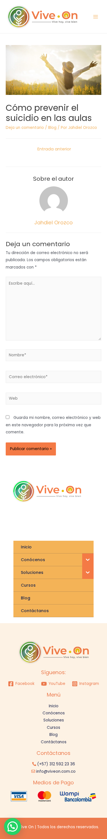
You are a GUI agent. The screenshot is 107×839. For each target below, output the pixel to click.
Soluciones (53, 720)
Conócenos (54, 713)
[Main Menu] (96, 16)
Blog (52, 127)
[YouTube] (68, 521)
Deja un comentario (25, 127)
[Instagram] (38, 521)
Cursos (53, 727)
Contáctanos (53, 742)
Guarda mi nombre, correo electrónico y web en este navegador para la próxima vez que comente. (53, 425)
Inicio (53, 706)
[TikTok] (58, 521)
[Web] (53, 400)
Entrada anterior (54, 149)
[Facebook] (48, 521)
